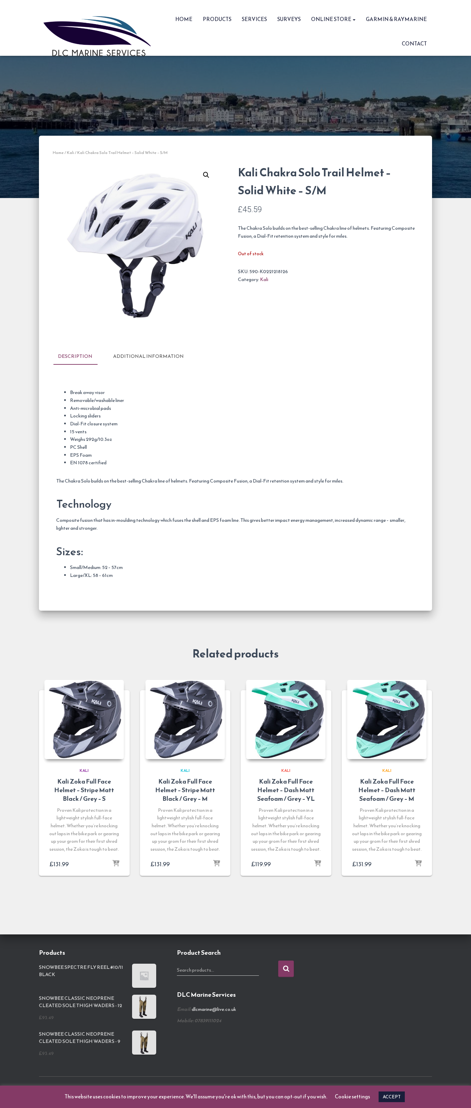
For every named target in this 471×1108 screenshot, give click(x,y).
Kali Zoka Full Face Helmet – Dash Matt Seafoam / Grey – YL (286, 790)
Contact (414, 44)
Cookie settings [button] (352, 1096)
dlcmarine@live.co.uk (214, 1009)
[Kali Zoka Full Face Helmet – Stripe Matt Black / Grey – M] (185, 719)
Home (183, 19)
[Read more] (115, 863)
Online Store (331, 19)
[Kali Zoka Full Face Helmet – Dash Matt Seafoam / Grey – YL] (285, 719)
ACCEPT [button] (392, 1097)
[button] (353, 19)
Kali (70, 152)
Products (217, 19)
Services (254, 19)
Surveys (289, 19)
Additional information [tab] (148, 356)
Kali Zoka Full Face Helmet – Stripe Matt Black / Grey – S (84, 790)
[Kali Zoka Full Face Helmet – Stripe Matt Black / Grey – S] (84, 719)
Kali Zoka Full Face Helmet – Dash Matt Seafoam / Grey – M (386, 790)
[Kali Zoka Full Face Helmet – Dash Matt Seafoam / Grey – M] (387, 719)
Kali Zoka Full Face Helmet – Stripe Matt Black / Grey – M (185, 790)
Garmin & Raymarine (396, 19)
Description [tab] (75, 356)
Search (286, 969)
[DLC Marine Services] (99, 28)
